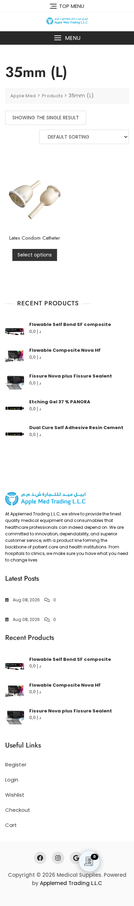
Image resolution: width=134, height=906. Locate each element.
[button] (67, 38)
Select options (35, 254)
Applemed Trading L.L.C (71, 883)
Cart (11, 825)
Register (15, 764)
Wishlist (14, 794)
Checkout (17, 810)
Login (11, 779)
